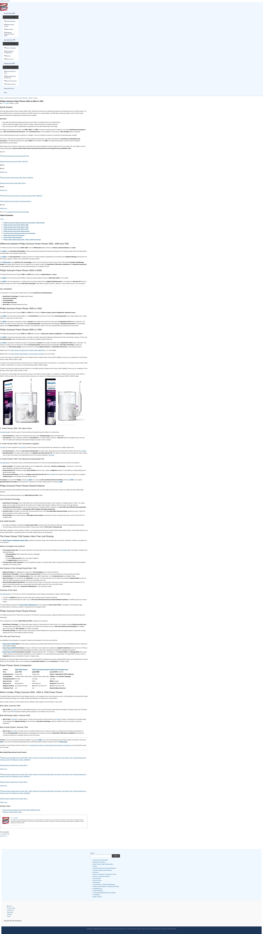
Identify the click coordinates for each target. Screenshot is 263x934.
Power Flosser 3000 (9, 644)
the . (39, 739)
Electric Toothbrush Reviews (101, 876)
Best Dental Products (11, 81)
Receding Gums (97, 888)
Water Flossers (9, 29)
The (3, 251)
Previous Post (4, 834)
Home (5, 92)
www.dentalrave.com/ (15, 825)
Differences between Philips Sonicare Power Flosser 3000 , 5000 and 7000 (24, 222)
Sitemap (9, 914)
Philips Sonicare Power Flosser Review (14, 235)
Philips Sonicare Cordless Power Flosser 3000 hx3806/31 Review (21, 810)
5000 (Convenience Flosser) (40, 669)
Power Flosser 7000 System (28, 605)
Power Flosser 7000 (64, 550)
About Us (9, 906)
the (29, 479)
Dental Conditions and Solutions (102, 870)
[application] (14, 13)
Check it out (3, 172)
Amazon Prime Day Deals (9, 72)
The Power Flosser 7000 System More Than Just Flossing (19, 233)
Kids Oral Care (9, 59)
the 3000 (22, 447)
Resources (10, 912)
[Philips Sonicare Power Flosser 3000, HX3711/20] (14, 156)
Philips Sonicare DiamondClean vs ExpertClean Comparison (27, 354)
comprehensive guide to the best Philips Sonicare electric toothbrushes (50, 745)
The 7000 (14, 731)
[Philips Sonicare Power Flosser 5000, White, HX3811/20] (16, 177)
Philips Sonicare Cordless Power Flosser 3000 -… (14, 765)
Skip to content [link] (5, 1)
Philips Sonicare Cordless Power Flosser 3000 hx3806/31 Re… (28, 350)
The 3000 (14, 709)
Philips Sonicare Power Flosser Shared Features (17, 231)
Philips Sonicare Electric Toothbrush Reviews (106, 886)
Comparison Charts (11, 84)
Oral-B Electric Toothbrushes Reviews (104, 884)
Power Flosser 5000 (9, 648)
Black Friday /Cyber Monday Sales (10, 77)
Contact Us (10, 910)
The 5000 (3, 447)
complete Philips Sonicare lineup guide (18, 212)
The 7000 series (4, 462)
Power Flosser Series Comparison (13, 237)
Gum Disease (97, 878)
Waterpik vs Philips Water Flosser (12, 812)
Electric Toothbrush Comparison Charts (104, 874)
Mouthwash (96, 882)
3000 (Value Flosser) (21, 669)
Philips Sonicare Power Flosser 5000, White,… (13, 183)
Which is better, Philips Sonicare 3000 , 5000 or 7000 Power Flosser (22, 239)
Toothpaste (96, 894)
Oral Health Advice (8, 40)
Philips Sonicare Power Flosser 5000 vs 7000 (16, 229)
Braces (95, 866)
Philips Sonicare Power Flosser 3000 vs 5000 (16, 225)
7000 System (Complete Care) (59, 669)
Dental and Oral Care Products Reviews (16, 98)
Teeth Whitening (98, 890)
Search (92, 853)
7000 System (63, 741)
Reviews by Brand (8, 13)
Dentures (8, 56)
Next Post (3, 836)
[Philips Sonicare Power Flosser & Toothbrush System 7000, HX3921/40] (21, 195)
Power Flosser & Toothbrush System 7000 (15, 540)
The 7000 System (5, 594)
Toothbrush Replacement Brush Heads (9, 34)
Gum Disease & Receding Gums (9, 52)
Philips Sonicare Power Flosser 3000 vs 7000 (16, 227)
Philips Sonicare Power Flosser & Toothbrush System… (16, 201)
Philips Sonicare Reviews (9, 25)
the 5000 (52, 474)
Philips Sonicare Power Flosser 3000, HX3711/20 (14, 161)
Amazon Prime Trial (9, 88)
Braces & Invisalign (11, 48)
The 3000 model (5, 432)
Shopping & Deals (8, 63)
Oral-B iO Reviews (10, 21)
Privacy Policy (11, 908)
